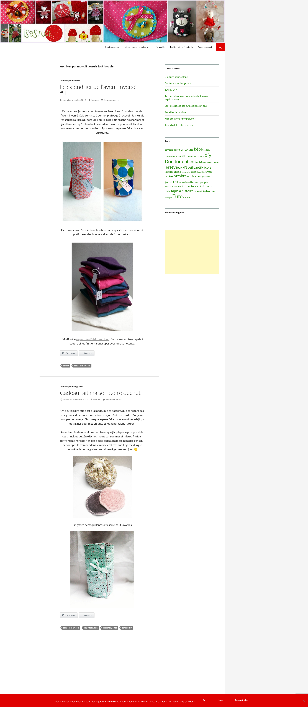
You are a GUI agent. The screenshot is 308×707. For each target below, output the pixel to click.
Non (221, 700)
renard (179, 186)
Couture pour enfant (70, 80)
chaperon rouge (172, 156)
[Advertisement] (192, 252)
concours (190, 156)
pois (197, 182)
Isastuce (95, 100)
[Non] (303, 700)
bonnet (66, 365)
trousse (210, 191)
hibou (216, 162)
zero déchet (127, 628)
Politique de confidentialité (181, 47)
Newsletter (161, 47)
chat (182, 156)
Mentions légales (112, 47)
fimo (211, 162)
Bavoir (176, 149)
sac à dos (201, 186)
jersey (170, 166)
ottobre (180, 176)
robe (186, 186)
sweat (210, 186)
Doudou (173, 161)
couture (199, 156)
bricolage (187, 149)
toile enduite (200, 191)
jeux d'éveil (184, 167)
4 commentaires (111, 100)
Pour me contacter (206, 47)
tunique (168, 197)
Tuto (178, 196)
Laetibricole (202, 167)
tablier (167, 191)
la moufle (185, 172)
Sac (192, 186)
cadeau (206, 150)
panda (207, 176)
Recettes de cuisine (175, 112)
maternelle (206, 171)
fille (207, 162)
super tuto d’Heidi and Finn (92, 339)
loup (199, 172)
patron (171, 181)
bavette (169, 149)
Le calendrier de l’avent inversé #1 (98, 90)
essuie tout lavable (82, 365)
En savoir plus (241, 700)
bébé (198, 148)
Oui (204, 700)
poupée (204, 182)
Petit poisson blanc (187, 182)
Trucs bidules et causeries (179, 124)
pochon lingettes (110, 628)
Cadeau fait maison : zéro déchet (100, 392)
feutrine (200, 162)
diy (208, 155)
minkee (169, 176)
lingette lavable (91, 628)
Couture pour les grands (71, 386)
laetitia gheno (173, 171)
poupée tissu (170, 186)
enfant (188, 161)
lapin (194, 171)
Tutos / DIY (171, 89)
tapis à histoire (182, 191)
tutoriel (186, 197)
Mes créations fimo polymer (180, 118)
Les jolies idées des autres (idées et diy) (186, 105)
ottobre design (195, 176)
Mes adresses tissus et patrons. (138, 47)
